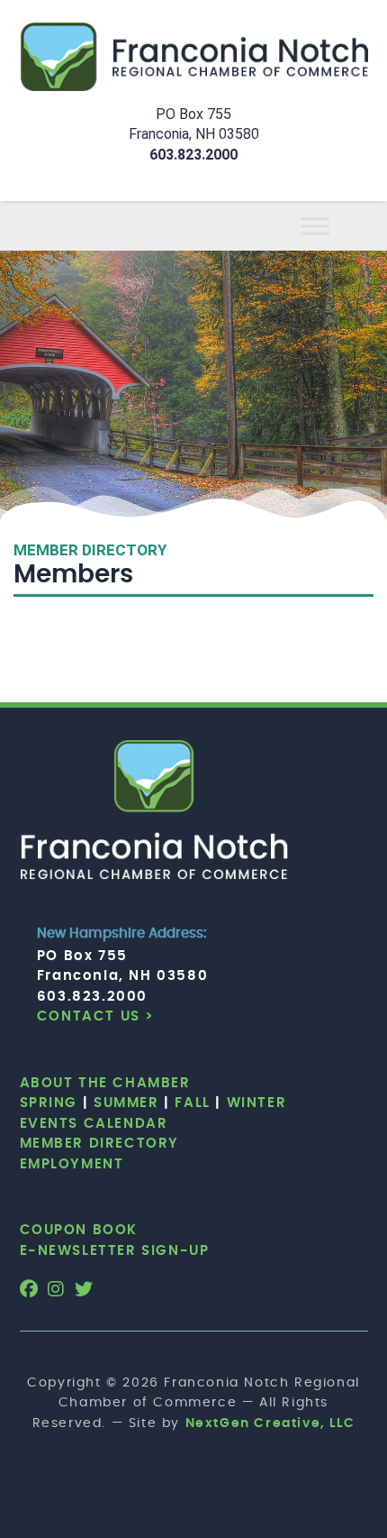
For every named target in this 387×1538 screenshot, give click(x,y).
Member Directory (100, 1143)
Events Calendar (94, 1124)
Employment (72, 1164)
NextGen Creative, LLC (270, 1423)
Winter (257, 1103)
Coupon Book (79, 1230)
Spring (49, 1103)
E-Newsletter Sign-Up (115, 1251)
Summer (126, 1103)
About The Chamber (105, 1083)
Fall (192, 1103)
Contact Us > (96, 1016)
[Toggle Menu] (337, 225)
